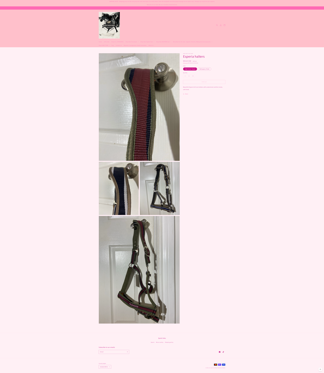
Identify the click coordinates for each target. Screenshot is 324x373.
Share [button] (186, 94)
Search (152, 342)
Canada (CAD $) (104, 367)
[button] (217, 25)
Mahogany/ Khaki (204, 69)
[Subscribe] (127, 352)
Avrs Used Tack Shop (213, 367)
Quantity (185, 72)
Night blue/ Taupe (190, 69)
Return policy (159, 342)
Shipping (185, 63)
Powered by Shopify (221, 367)
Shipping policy (169, 342)
